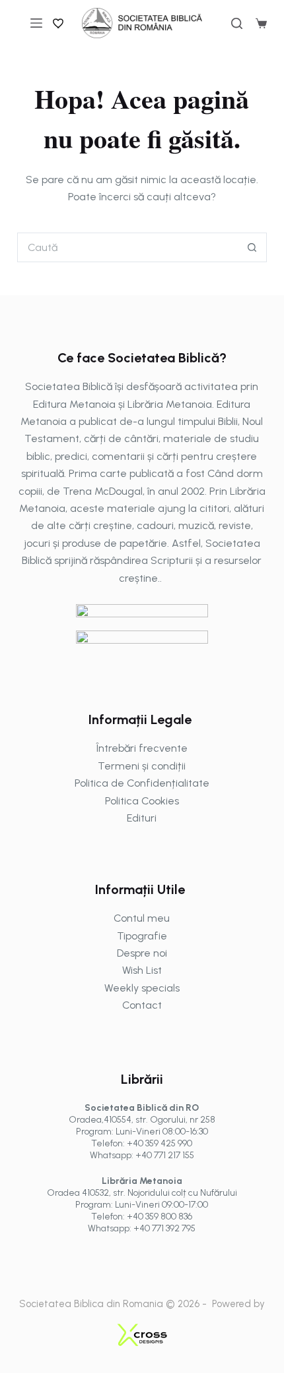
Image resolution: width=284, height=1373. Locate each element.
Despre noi (142, 953)
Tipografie (142, 936)
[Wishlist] (59, 23)
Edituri (142, 818)
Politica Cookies (142, 801)
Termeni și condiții (142, 766)
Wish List (142, 970)
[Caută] (236, 23)
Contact (142, 1005)
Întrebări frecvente (142, 748)
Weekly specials (142, 988)
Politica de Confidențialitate (142, 783)
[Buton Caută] (252, 247)
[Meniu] (36, 23)
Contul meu (142, 918)
